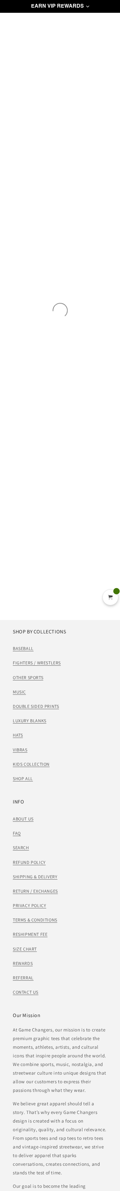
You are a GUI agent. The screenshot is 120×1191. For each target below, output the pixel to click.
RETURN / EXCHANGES (35, 891)
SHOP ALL (23, 778)
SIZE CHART (25, 949)
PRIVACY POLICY (29, 905)
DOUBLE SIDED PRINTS (36, 706)
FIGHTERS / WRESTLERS (37, 663)
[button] (60, 6)
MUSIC (19, 692)
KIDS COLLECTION (31, 764)
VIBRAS (20, 750)
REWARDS (23, 963)
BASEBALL (23, 648)
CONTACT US (25, 992)
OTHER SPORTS (28, 677)
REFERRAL (23, 978)
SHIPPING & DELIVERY (35, 877)
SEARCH (21, 847)
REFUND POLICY (29, 862)
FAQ (17, 833)
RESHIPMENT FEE (30, 934)
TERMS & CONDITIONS (35, 920)
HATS (18, 735)
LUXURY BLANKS (29, 721)
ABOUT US (23, 819)
